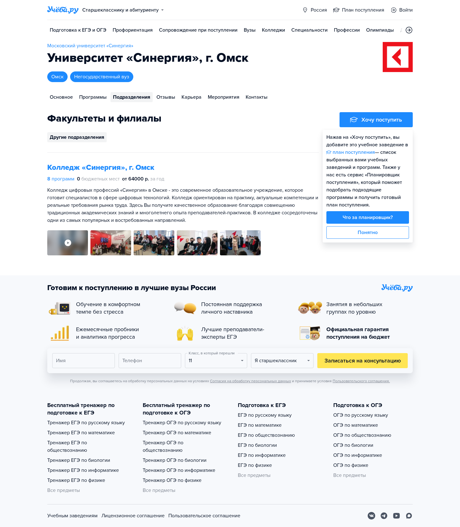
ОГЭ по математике (355, 425)
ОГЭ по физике (350, 465)
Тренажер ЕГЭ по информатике (83, 470)
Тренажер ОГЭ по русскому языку (182, 423)
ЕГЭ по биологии (257, 445)
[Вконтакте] (371, 515)
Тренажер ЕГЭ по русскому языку (86, 423)
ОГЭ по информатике (357, 455)
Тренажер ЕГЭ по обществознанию (67, 446)
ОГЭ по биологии (353, 445)
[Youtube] (396, 515)
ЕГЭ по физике (255, 465)
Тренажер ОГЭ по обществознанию (163, 446)
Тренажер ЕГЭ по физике (76, 480)
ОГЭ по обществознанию (362, 435)
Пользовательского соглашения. (361, 381)
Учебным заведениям (72, 516)
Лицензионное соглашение (133, 516)
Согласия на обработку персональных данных (250, 381)
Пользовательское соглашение (204, 516)
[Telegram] (384, 515)
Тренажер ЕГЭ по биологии (78, 460)
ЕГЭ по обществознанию (266, 435)
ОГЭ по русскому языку (360, 415)
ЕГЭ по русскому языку (265, 415)
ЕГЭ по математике (260, 425)
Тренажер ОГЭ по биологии (175, 460)
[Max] (409, 515)
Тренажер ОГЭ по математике (177, 433)
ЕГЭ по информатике (262, 455)
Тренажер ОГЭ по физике (172, 480)
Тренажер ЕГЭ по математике (81, 433)
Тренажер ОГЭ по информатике (179, 470)
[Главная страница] (63, 10)
